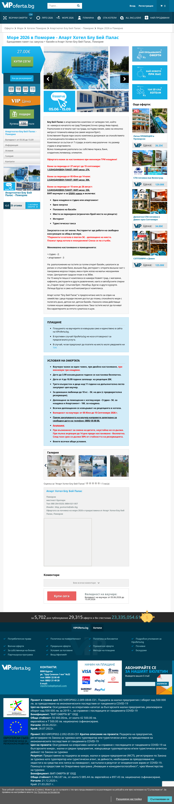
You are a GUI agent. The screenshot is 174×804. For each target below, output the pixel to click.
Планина (88, 17)
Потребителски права (19, 638)
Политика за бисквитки (105, 638)
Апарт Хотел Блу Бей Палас (64, 491)
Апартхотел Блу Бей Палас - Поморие (21, 133)
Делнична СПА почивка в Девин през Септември (146, 218)
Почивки (140, 646)
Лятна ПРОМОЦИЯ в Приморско (143, 137)
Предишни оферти (60, 646)
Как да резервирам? (22, 78)
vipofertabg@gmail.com (53, 685)
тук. (35, 792)
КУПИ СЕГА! (22, 61)
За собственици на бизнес (21, 650)
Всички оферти (20, 16)
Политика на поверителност (65, 638)
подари (25, 114)
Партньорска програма (20, 654)
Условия (9, 150)
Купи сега (61, 596)
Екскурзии (141, 650)
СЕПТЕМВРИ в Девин (144, 258)
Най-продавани (159, 17)
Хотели (97, 627)
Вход (132, 6)
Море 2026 (68, 17)
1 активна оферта (33, 205)
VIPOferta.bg (80, 627)
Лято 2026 (47, 17)
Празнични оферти (103, 646)
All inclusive (133, 17)
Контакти (9, 161)
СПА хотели (110, 17)
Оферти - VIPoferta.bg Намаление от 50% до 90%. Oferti (19, 5)
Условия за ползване (61, 650)
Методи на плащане (104, 650)
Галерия (9, 156)
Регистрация (146, 6)
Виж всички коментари (84, 582)
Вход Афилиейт (58, 654)
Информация (11, 145)
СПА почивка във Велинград (148, 177)
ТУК (55, 347)
